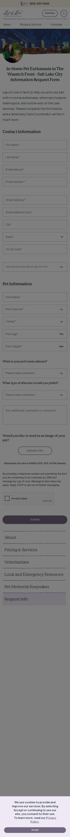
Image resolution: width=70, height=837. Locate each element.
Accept (35, 830)
